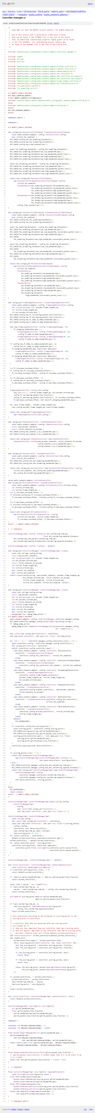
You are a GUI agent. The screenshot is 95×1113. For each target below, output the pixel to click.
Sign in (90, 4)
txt (85, 1109)
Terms (26, 1109)
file (50, 23)
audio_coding (35, 14)
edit (56, 23)
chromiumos (30, 11)
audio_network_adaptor (56, 14)
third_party (43, 11)
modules (22, 14)
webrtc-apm (57, 11)
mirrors (11, 11)
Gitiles (14, 1109)
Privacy (20, 1109)
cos (4, 11)
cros (19, 11)
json (91, 1109)
